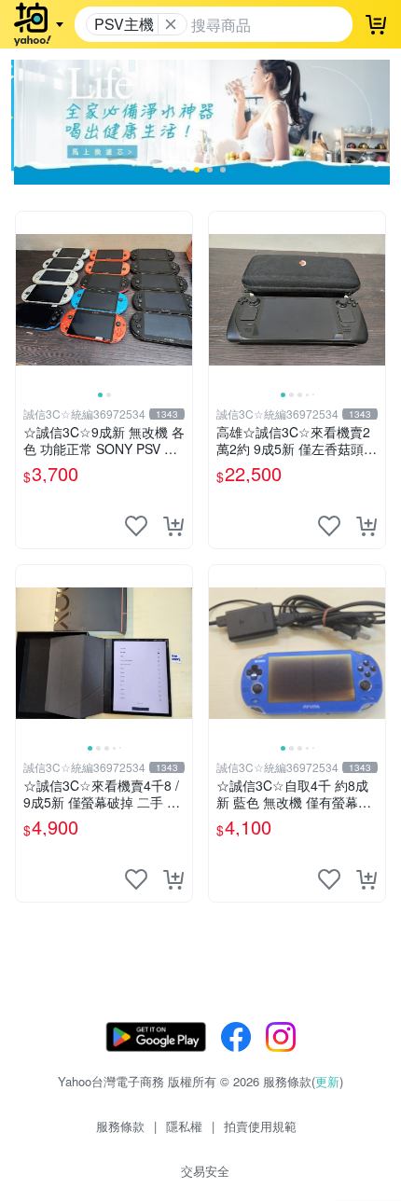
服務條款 (120, 1126)
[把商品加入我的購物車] (173, 526)
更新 (327, 1081)
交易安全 (205, 1171)
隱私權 (184, 1126)
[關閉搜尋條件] (170, 24)
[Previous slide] (28, 299)
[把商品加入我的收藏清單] (136, 526)
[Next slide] (180, 299)
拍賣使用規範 (260, 1126)
